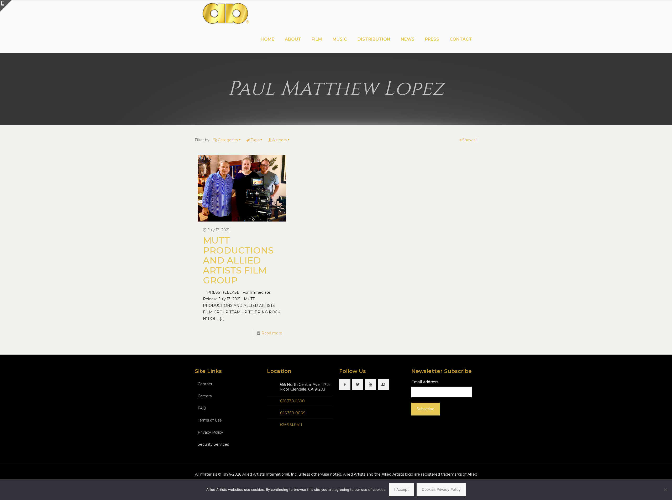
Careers (205, 396)
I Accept (401, 489)
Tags (255, 140)
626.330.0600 (292, 401)
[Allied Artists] (225, 13)
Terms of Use (210, 420)
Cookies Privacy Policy (441, 489)
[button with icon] (344, 384)
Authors (279, 140)
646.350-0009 (293, 412)
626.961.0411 (291, 424)
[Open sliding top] (6, 6)
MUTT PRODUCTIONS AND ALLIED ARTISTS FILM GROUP (238, 260)
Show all (469, 140)
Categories (228, 140)
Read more (271, 333)
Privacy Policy (210, 432)
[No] (665, 489)
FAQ (202, 408)
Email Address (424, 382)
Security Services (213, 444)
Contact (205, 384)
